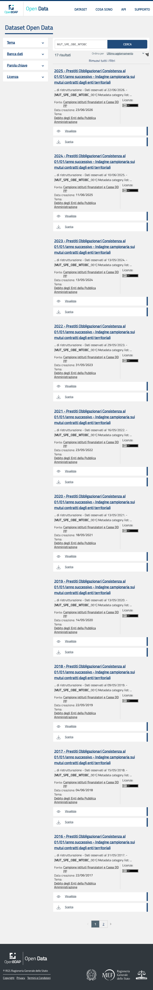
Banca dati (15, 53)
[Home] (11, 9)
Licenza (12, 76)
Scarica (69, 141)
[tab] (25, 42)
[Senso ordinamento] (147, 54)
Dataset (81, 9)
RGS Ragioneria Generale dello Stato (26, 971)
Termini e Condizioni (39, 978)
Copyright (8, 978)
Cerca (127, 44)
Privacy (21, 978)
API (123, 9)
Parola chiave (17, 65)
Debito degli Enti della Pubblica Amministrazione (75, 119)
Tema (11, 42)
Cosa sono (104, 9)
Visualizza (70, 131)
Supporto (142, 9)
